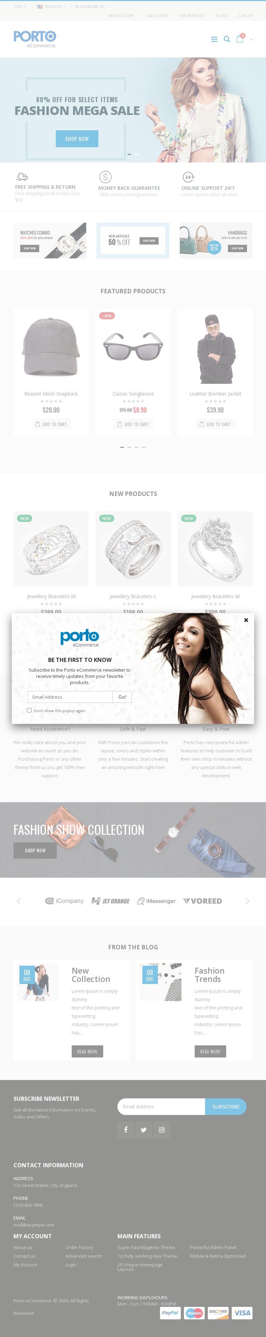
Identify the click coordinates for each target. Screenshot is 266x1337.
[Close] (247, 620)
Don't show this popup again (60, 710)
